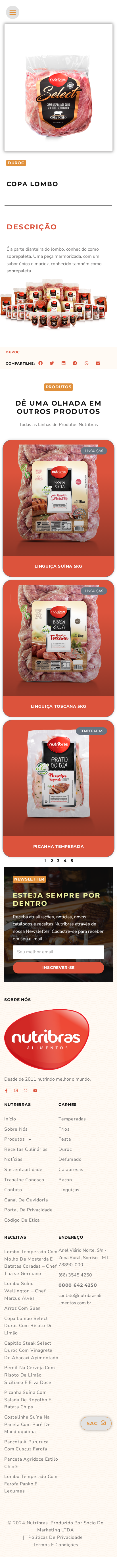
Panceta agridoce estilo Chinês (31, 1463)
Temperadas (72, 1119)
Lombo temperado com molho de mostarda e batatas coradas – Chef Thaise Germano (31, 1263)
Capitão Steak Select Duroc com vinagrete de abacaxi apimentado (31, 1350)
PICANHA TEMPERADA (58, 846)
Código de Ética (22, 1220)
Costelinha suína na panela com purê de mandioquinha (27, 1424)
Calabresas (70, 1169)
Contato (13, 1190)
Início (10, 1119)
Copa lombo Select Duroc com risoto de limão (28, 1325)
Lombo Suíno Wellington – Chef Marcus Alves (25, 1290)
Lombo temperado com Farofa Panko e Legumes (31, 1483)
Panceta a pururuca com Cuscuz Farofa (26, 1445)
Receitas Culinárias (26, 1149)
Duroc (13, 352)
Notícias (13, 1159)
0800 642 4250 (77, 1285)
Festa (64, 1139)
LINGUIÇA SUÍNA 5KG (58, 566)
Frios (64, 1129)
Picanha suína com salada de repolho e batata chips (27, 1399)
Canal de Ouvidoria (26, 1200)
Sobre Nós (16, 1129)
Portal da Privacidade (28, 1210)
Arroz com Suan (22, 1308)
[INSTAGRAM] (16, 1091)
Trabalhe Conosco (24, 1180)
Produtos (14, 1139)
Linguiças (69, 1190)
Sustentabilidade (23, 1169)
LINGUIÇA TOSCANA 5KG (58, 706)
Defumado (70, 1159)
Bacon (65, 1180)
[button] (40, 363)
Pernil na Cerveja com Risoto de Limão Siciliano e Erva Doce (29, 1375)
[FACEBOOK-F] (6, 1091)
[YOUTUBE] (35, 1091)
